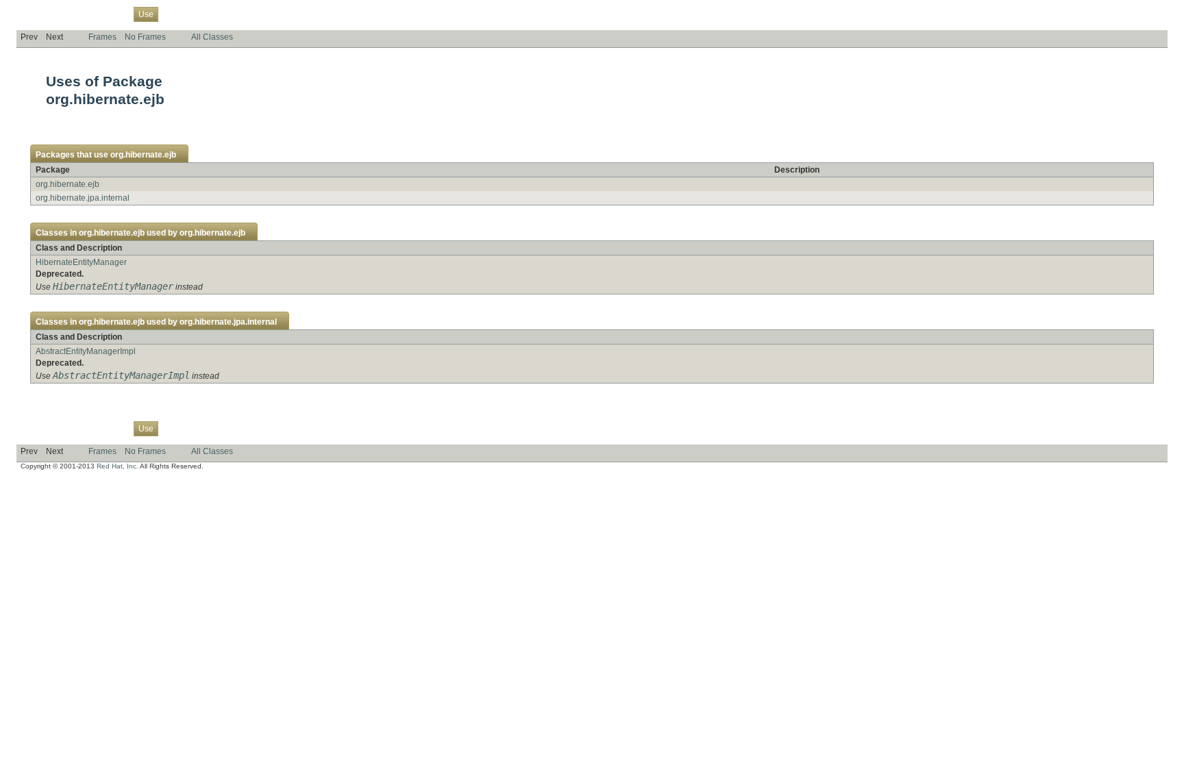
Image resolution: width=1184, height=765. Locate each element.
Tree (174, 13)
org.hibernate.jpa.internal (83, 198)
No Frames (145, 37)
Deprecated (213, 13)
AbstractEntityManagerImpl (86, 351)
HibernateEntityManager (81, 262)
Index (253, 13)
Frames (102, 37)
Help (281, 13)
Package (80, 13)
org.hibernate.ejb (143, 155)
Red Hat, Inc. (117, 466)
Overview (38, 13)
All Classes (212, 37)
